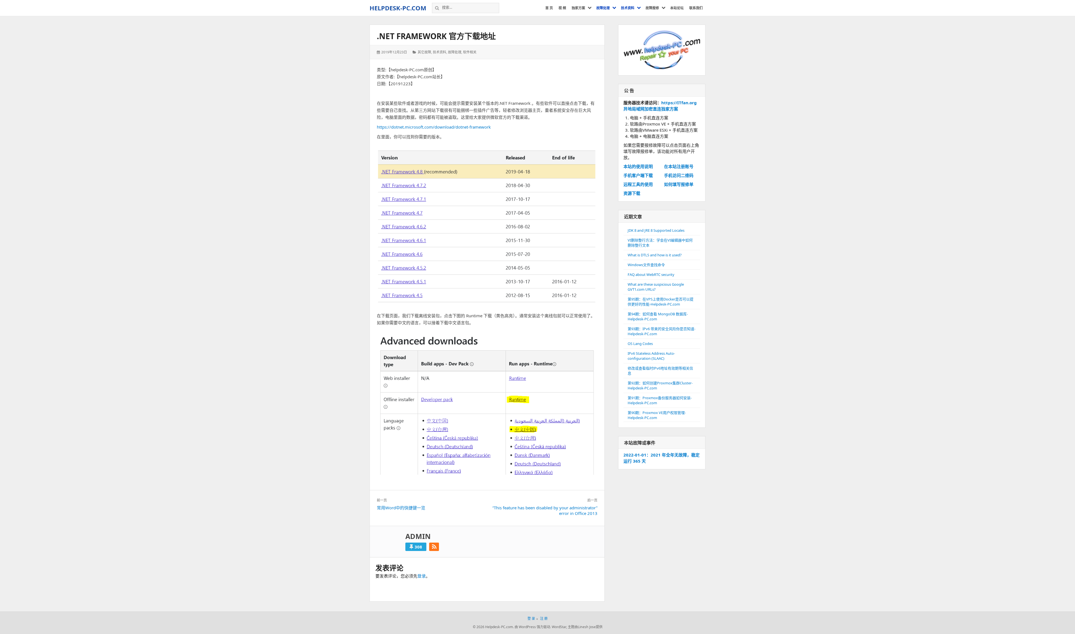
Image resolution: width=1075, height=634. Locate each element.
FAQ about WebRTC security (651, 274)
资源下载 (631, 193)
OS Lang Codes (640, 343)
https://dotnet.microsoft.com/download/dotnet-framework (434, 127)
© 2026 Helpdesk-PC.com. (493, 626)
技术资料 (439, 52)
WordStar (559, 626)
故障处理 (454, 52)
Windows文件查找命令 (646, 264)
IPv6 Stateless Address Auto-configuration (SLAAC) (651, 356)
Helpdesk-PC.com (398, 8)
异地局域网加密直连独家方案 (650, 109)
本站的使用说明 (638, 166)
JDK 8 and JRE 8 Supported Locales (656, 230)
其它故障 (424, 52)
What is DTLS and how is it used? (655, 254)
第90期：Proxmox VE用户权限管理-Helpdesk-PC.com (657, 415)
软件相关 (469, 52)
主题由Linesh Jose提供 (585, 626)
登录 (421, 576)
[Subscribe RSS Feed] (434, 547)
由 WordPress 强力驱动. (533, 626)
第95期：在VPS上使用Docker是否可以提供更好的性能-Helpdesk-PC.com (660, 302)
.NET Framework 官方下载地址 (436, 36)
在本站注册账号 (678, 166)
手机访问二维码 (678, 175)
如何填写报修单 (678, 184)
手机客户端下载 (638, 175)
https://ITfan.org (679, 102)
